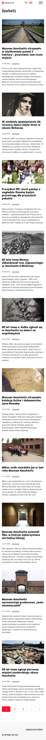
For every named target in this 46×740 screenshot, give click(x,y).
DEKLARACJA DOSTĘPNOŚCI (34, 729)
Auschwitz (15, 63)
